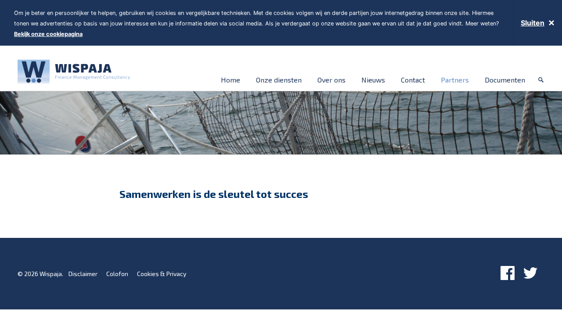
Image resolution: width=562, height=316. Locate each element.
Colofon (117, 273)
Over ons (331, 79)
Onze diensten (279, 79)
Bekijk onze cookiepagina (48, 34)
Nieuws (373, 79)
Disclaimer (82, 273)
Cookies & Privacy (161, 273)
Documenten (505, 79)
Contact (413, 79)
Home (230, 79)
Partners (455, 79)
